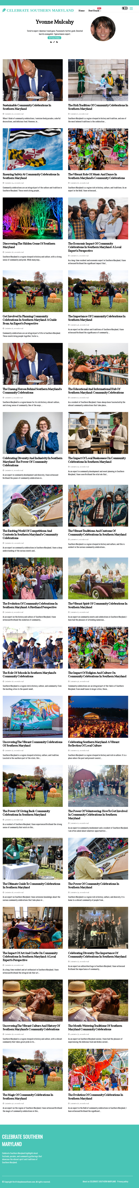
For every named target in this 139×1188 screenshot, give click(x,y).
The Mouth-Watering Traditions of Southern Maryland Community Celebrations (95, 1027)
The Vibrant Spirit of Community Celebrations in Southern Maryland (97, 605)
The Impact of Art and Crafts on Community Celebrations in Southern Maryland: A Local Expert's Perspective (30, 957)
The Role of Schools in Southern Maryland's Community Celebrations (29, 674)
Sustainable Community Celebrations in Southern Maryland (27, 107)
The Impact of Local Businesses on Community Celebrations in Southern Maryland (97, 460)
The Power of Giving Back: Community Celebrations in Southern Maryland (26, 813)
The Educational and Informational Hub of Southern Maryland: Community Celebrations (96, 391)
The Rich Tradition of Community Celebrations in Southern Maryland (98, 107)
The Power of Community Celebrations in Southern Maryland (93, 885)
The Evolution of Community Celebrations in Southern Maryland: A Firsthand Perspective (30, 605)
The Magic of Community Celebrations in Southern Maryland (28, 1097)
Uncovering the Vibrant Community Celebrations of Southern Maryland (32, 744)
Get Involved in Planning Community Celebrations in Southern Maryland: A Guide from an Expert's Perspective (30, 320)
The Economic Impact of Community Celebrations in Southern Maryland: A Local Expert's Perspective (94, 247)
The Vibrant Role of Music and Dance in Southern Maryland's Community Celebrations (96, 176)
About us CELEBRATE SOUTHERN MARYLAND (99, 1181)
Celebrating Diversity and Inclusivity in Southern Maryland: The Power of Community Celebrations (32, 462)
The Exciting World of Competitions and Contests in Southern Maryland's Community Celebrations (30, 534)
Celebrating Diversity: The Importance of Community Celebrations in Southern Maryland (97, 955)
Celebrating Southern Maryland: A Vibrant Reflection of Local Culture (93, 744)
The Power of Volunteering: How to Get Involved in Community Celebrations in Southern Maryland (97, 815)
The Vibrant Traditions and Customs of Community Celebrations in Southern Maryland (97, 533)
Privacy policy (122, 1181)
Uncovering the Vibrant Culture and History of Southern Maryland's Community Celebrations (31, 1027)
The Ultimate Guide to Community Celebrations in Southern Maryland (31, 885)
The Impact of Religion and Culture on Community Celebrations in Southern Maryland (97, 674)
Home (81, 10)
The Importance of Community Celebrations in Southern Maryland (96, 318)
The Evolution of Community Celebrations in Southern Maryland (95, 1097)
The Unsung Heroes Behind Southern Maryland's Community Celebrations (32, 391)
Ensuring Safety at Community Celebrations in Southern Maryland (31, 176)
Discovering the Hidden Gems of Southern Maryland (29, 245)
